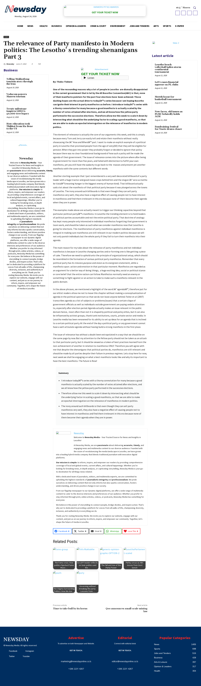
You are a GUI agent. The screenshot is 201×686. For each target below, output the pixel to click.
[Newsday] (26, 149)
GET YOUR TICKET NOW (105, 12)
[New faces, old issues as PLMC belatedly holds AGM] (189, 115)
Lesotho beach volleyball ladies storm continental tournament (168, 68)
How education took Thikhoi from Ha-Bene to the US (19, 126)
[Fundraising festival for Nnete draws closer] (189, 130)
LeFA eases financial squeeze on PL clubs (166, 83)
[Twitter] (189, 13)
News (6, 37)
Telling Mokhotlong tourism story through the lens (19, 81)
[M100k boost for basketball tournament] (189, 100)
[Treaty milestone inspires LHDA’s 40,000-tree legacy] (40, 112)
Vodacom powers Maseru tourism (16, 95)
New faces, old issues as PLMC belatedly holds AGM (168, 114)
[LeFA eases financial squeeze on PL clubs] (189, 86)
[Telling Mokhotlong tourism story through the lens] (40, 82)
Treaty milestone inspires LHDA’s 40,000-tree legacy (17, 111)
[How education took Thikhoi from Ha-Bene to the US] (40, 127)
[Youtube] (195, 13)
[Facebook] (177, 13)
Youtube (26, 656)
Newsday (10, 64)
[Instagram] (183, 13)
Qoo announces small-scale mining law (126, 610)
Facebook (13, 651)
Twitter (12, 656)
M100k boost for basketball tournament (168, 98)
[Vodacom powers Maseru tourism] (40, 98)
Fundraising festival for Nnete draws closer (168, 128)
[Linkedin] (24, 292)
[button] (194, 7)
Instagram (29, 651)
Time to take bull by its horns (70, 608)
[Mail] (28, 292)
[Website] (37, 292)
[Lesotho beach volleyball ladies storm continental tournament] (189, 68)
